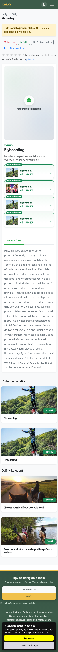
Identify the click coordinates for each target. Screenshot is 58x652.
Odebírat (29, 596)
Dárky (6, 4)
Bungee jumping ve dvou (21, 616)
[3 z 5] (11, 55)
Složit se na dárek (15, 48)
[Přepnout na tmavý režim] (44, 5)
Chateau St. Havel (16, 620)
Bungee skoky (42, 616)
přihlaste (30, 59)
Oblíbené (11, 42)
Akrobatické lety (13, 612)
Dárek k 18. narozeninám (38, 620)
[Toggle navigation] (52, 4)
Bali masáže (29, 612)
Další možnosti (29, 645)
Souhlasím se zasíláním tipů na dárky (19, 603)
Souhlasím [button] (29, 638)
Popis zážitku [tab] (14, 240)
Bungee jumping (45, 612)
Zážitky (14, 14)
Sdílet (25, 42)
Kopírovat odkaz (44, 42)
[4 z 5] (15, 55)
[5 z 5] (19, 55)
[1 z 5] (3, 55)
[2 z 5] (7, 55)
